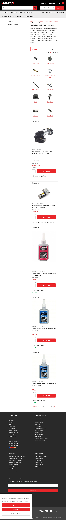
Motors (13, 12)
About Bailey (12, 420)
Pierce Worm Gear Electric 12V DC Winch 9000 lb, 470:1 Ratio (43, 152)
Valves (21, 12)
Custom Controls (39, 464)
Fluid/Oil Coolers (39, 430)
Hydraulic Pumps (39, 422)
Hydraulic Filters (38, 432)
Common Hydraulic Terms (15, 462)
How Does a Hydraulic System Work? (17, 456)
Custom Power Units (40, 460)
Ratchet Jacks (50, 90)
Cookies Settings (16, 513)
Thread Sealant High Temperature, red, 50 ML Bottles (44, 274)
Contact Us (11, 422)
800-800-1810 (12, 418)
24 (53, 52)
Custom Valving (38, 462)
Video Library (12, 468)
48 (57, 52)
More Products (18, 16)
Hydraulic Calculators (14, 466)
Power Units (6, 16)
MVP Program (38, 466)
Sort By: (43, 49)
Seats (35, 102)
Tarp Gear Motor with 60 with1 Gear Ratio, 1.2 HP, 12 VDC (43, 206)
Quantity (34, 167)
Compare (34, 49)
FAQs (10, 473)
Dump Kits (36, 64)
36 (55, 52)
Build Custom (30, 16)
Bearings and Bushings (40, 428)
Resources (44, 3)
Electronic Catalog (13, 471)
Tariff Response (12, 436)
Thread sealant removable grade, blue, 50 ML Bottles (44, 384)
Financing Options (13, 434)
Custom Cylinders (39, 458)
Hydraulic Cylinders (39, 418)
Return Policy (12, 428)
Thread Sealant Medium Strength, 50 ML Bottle (44, 329)
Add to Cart (59, 8)
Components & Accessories (41, 438)
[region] (16, 506)
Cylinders (5, 12)
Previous (36, 407)
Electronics (37, 424)
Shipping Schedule (13, 432)
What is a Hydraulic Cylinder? (15, 458)
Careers (10, 424)
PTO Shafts (35, 90)
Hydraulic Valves (39, 420)
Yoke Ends (50, 116)
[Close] (29, 496)
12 (50, 52)
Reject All (16, 509)
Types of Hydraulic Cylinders (15, 460)
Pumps (28, 12)
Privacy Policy (12, 426)
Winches (35, 116)
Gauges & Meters (39, 434)
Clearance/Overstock (40, 440)
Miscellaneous (35, 76)
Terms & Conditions (13, 430)
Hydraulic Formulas (13, 464)
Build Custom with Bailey (41, 456)
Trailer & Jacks (38, 436)
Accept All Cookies (16, 505)
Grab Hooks (50, 64)
